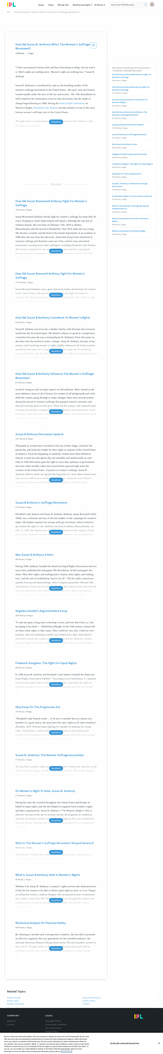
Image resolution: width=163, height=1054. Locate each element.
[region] (81, 1043)
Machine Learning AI (81, 5)
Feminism (86, 1004)
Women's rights (13, 1001)
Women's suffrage (14, 998)
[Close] (159, 1043)
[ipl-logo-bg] (12, 4)
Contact (11, 1024)
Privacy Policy (51, 1031)
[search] (145, 4)
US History (98, 5)
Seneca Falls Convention (72, 103)
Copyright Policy (53, 1021)
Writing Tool (63, 5)
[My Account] (153, 4)
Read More (55, 251)
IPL (8, 12)
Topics (51, 5)
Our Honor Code (53, 1028)
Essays (41, 5)
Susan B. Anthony (89, 1001)
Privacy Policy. (66, 1051)
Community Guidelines (56, 1024)
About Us (11, 1021)
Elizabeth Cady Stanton (45, 107)
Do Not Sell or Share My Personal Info (124, 1043)
